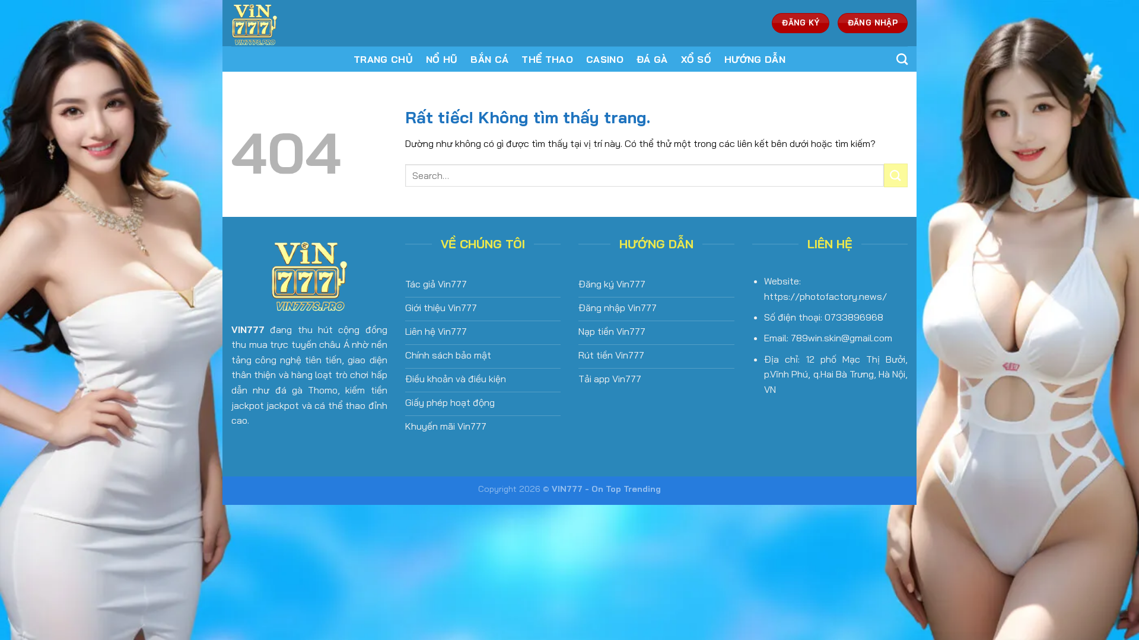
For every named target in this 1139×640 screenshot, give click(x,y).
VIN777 (248, 329)
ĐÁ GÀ (652, 59)
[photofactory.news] (310, 23)
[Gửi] (896, 175)
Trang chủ (383, 59)
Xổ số (696, 59)
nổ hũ (442, 59)
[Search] (902, 59)
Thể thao (547, 59)
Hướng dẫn (754, 59)
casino (604, 59)
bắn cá (489, 59)
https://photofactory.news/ (825, 296)
